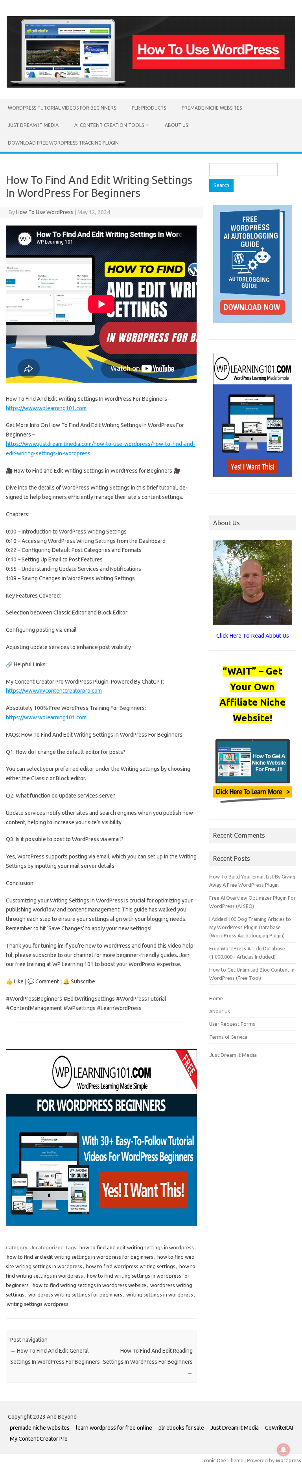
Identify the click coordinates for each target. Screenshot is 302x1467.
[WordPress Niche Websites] (151, 86)
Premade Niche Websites (212, 107)
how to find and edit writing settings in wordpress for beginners (80, 1257)
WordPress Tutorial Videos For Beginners (62, 107)
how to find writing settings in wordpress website (89, 1285)
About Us (176, 125)
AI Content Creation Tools (109, 125)
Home (216, 998)
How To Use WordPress (45, 212)
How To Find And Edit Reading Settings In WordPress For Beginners (148, 1362)
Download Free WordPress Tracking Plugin (63, 142)
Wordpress (288, 1460)
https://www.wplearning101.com (46, 408)
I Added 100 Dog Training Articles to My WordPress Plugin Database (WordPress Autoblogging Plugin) (250, 927)
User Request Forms (232, 1024)
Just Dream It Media (33, 125)
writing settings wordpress (37, 1304)
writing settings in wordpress (159, 1294)
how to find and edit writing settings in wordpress (136, 1247)
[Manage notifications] (283, 1449)
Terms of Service (228, 1037)
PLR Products (149, 107)
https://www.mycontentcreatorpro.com (54, 691)
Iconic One (214, 1460)
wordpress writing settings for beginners (75, 1294)
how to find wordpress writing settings (130, 1266)
